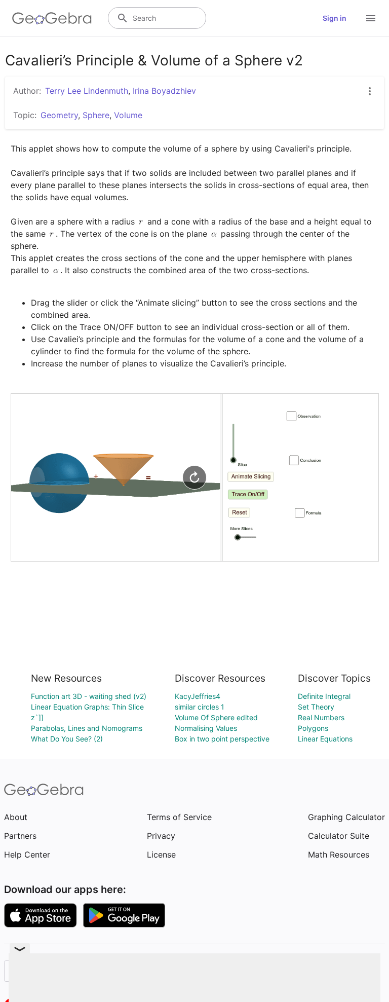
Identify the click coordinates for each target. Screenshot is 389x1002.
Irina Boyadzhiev (164, 91)
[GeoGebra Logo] (52, 18)
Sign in (334, 18)
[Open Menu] (371, 18)
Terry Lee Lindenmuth (86, 91)
